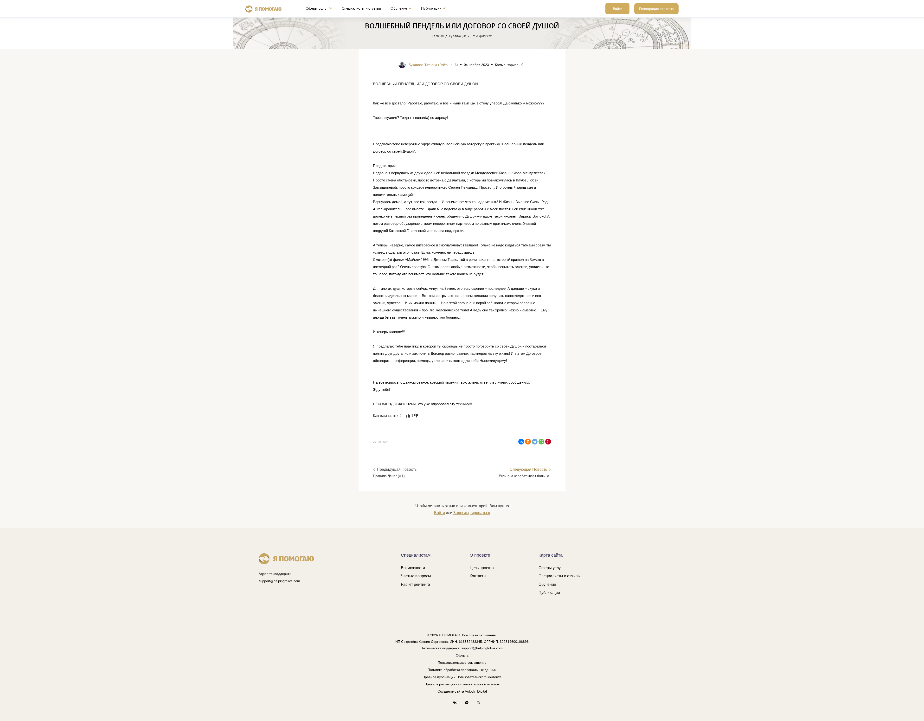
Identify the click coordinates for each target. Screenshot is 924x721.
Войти (617, 9)
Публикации (431, 8)
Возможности (413, 568)
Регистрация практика (656, 9)
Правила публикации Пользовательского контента (462, 677)
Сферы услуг (317, 8)
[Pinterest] (548, 441)
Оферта (462, 655)
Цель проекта (482, 568)
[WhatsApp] (541, 441)
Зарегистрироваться (471, 513)
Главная (437, 36)
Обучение (399, 8)
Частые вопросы (416, 576)
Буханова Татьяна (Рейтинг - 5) (433, 65)
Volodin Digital (476, 691)
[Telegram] (535, 441)
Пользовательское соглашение (462, 662)
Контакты (478, 576)
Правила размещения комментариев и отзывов (462, 684)
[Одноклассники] (528, 441)
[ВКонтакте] (521, 441)
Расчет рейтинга (415, 584)
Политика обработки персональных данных (462, 670)
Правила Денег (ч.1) (389, 476)
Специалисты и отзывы (361, 8)
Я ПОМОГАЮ (449, 635)
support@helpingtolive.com (279, 581)
